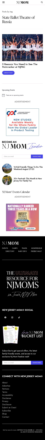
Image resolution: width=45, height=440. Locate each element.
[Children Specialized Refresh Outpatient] (22, 217)
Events (5, 248)
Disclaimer (6, 398)
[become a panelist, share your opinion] (22, 122)
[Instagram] (12, 317)
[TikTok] (19, 317)
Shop (4, 413)
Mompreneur (36, 248)
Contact (5, 416)
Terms (4, 392)
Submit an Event (9, 407)
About (4, 382)
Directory (10, 251)
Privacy (5, 401)
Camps (15, 248)
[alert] (22, 95)
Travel (24, 248)
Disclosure (6, 404)
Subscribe (6, 410)
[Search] (42, 2)
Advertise (6, 385)
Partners (5, 388)
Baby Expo (22, 251)
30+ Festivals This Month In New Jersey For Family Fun (28, 179)
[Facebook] (5, 317)
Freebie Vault (36, 251)
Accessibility (7, 395)
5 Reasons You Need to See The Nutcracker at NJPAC (19, 65)
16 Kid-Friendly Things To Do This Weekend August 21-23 (28, 168)
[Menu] (3, 2)
